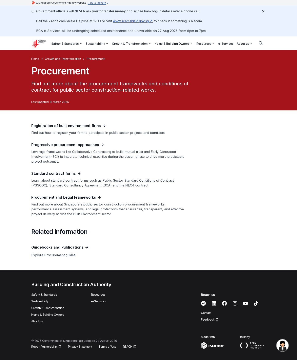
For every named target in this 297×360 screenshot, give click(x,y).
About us (37, 321)
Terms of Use (108, 346)
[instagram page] (235, 303)
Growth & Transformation (47, 308)
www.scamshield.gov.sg (131, 21)
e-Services (226, 43)
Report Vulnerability (44, 346)
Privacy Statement (80, 346)
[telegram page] (203, 303)
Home (35, 58)
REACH (127, 346)
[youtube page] (245, 303)
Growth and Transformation (63, 58)
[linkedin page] (214, 303)
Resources (98, 294)
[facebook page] (224, 303)
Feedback (208, 319)
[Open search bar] (261, 43)
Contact (206, 312)
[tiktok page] (256, 303)
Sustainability (39, 301)
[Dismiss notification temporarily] (263, 11)
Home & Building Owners (47, 314)
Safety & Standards (44, 294)
